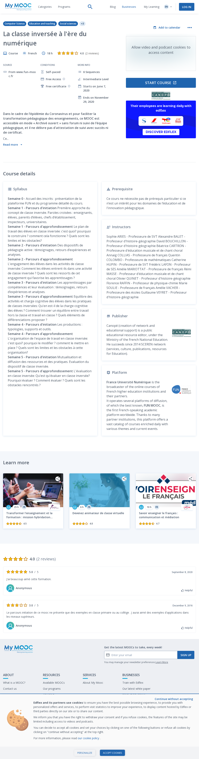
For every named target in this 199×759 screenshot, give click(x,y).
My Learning (151, 7)
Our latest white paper (136, 688)
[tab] (44, 7)
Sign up (186, 655)
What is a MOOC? (14, 682)
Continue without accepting (174, 699)
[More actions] (189, 27)
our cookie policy (89, 738)
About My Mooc (93, 682)
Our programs (52, 688)
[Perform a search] (90, 7)
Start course (158, 82)
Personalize (84, 753)
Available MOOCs (54, 682)
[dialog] (99, 726)
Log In (186, 7)
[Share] (57, 478)
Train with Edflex (132, 682)
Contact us (10, 688)
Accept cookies (112, 753)
